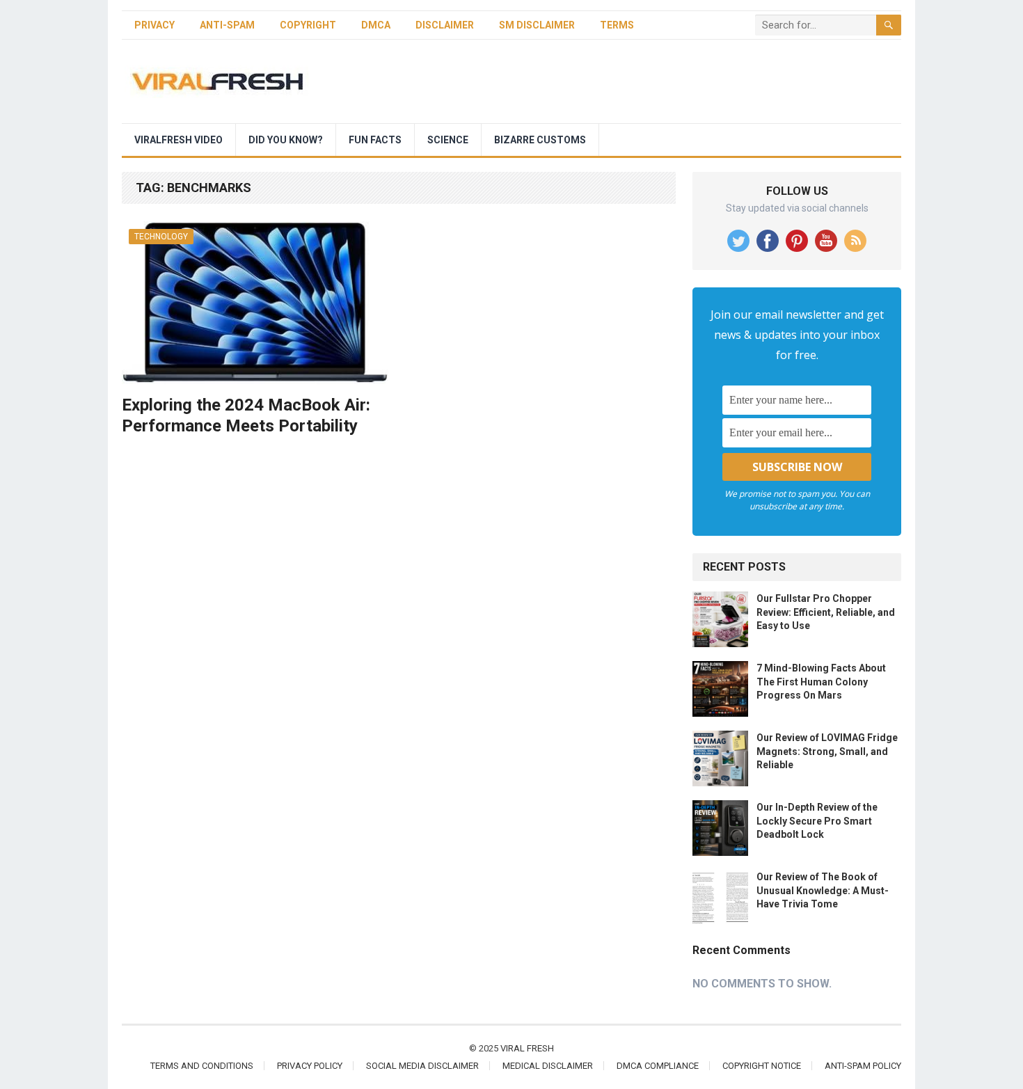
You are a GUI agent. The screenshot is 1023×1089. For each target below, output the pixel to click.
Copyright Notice (761, 1065)
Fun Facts (375, 139)
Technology (161, 236)
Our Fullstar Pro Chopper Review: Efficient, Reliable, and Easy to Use (825, 611)
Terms (617, 25)
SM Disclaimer (537, 25)
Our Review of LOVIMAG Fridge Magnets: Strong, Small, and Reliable (827, 751)
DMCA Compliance (658, 1065)
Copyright (308, 25)
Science (447, 139)
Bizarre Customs (540, 139)
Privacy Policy (309, 1065)
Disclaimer (444, 25)
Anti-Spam (227, 25)
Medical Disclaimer (547, 1065)
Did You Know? (285, 139)
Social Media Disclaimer (422, 1065)
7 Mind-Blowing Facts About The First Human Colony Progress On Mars (821, 681)
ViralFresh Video (178, 139)
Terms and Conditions (201, 1065)
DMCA (375, 25)
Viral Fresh (527, 1048)
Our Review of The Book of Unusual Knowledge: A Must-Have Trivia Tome (822, 890)
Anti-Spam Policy (863, 1065)
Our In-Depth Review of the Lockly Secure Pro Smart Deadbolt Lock (817, 820)
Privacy (154, 25)
